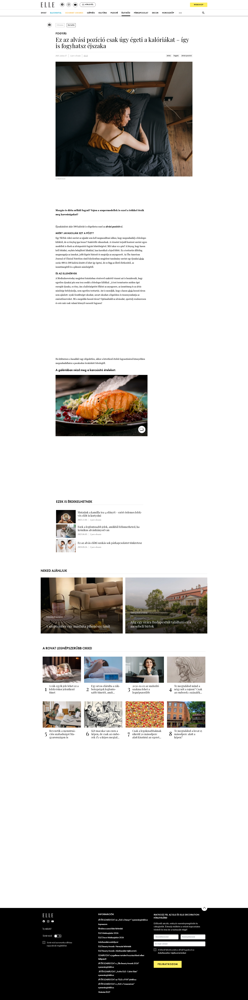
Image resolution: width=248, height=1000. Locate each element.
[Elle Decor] (47, 4)
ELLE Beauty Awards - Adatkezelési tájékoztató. (117, 951)
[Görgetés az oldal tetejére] (204, 908)
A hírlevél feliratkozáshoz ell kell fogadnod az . (176, 951)
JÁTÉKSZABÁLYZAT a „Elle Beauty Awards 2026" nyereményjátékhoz (118, 965)
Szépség (91, 13)
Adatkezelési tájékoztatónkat (172, 953)
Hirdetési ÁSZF (104, 992)
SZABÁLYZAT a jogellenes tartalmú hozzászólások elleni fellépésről (121, 957)
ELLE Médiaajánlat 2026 (108, 933)
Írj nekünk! (47, 929)
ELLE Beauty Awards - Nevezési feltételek (114, 947)
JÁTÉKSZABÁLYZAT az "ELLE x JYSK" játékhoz (117, 980)
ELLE (86, 56)
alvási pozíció (186, 55)
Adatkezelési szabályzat (108, 942)
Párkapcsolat (141, 13)
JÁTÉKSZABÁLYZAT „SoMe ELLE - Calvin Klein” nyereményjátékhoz (118, 973)
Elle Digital (55, 13)
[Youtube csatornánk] (75, 4)
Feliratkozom (168, 964)
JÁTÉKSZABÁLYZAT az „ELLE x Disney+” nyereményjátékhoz (123, 920)
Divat (44, 13)
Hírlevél (89, 5)
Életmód (126, 13)
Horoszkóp (168, 13)
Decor (155, 13)
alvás (169, 55)
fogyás (176, 55)
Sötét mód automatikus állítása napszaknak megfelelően (59, 944)
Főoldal (60, 25)
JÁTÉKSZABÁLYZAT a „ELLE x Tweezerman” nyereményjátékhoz (116, 986)
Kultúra (103, 13)
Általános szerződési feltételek (110, 929)
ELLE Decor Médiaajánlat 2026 (111, 938)
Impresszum (102, 924)
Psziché (114, 13)
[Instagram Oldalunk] (48, 921)
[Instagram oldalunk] (69, 4)
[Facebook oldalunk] (62, 4)
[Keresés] (203, 13)
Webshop (198, 5)
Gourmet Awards (74, 13)
